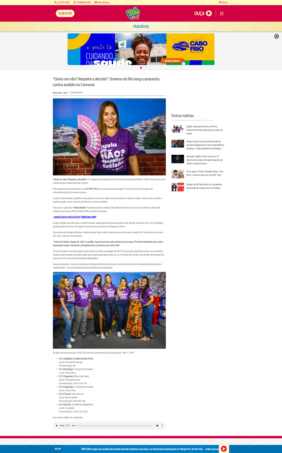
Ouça (199, 13)
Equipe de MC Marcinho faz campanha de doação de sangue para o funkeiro (204, 186)
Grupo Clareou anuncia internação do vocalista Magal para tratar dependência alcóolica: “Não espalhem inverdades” (205, 145)
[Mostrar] (141, 68)
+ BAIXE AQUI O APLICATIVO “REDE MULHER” (74, 217)
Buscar (66, 13)
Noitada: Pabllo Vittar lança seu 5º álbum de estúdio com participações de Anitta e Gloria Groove (204, 160)
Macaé (224, 2)
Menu (221, 14)
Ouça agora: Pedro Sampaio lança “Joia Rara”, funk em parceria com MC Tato (204, 173)
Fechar (277, 36)
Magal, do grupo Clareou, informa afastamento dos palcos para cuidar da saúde (204, 130)
